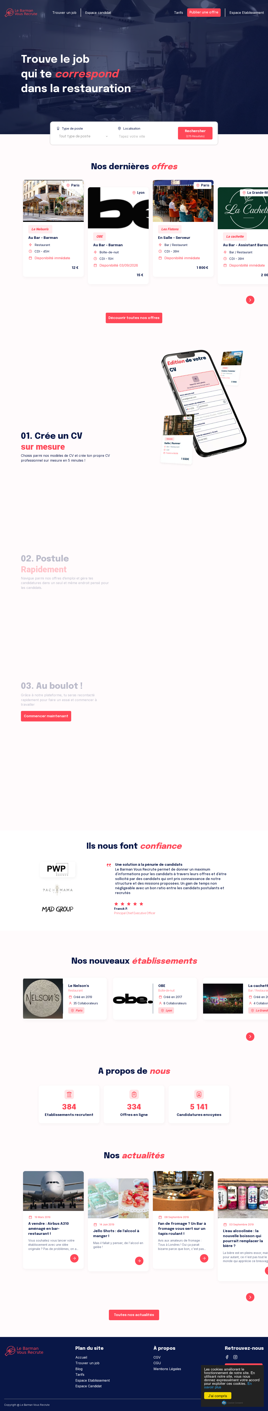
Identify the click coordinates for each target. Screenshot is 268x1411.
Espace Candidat (88, 1386)
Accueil (81, 1357)
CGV (157, 1357)
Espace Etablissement (246, 12)
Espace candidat (98, 12)
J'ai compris (217, 1395)
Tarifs (178, 12)
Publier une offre (203, 12)
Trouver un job (64, 12)
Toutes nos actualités (134, 1315)
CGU (157, 1363)
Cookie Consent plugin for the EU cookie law (232, 1403)
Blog (78, 1369)
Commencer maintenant (46, 716)
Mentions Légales (167, 1369)
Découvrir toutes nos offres (134, 318)
